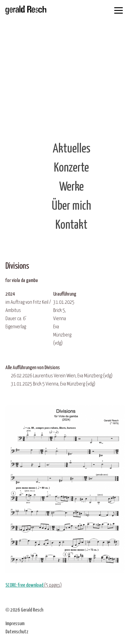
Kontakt (71, 225)
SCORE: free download (24, 585)
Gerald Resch (32, 610)
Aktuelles (71, 149)
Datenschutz (16, 632)
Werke (71, 187)
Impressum (14, 623)
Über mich (71, 206)
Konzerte (71, 168)
